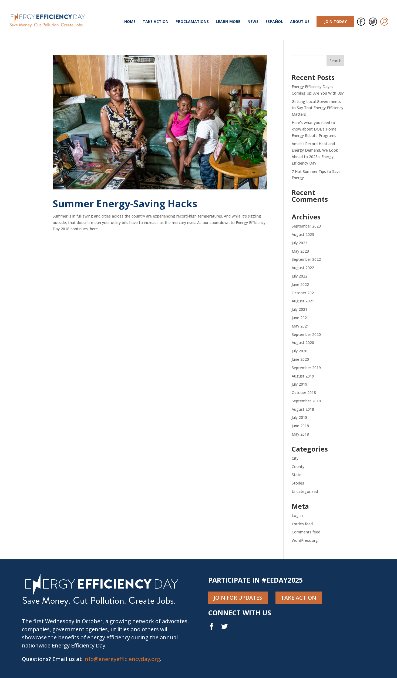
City (295, 458)
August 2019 (303, 376)
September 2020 (306, 334)
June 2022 (300, 284)
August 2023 (303, 234)
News (252, 22)
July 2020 (299, 350)
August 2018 (303, 409)
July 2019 (299, 384)
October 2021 (304, 292)
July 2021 (299, 309)
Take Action (156, 22)
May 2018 (300, 434)
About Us (299, 22)
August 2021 (303, 300)
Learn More (228, 22)
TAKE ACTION (298, 597)
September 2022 (306, 259)
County (298, 466)
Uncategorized (305, 491)
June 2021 (300, 317)
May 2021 (300, 326)
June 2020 (300, 359)
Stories (298, 483)
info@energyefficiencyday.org (121, 659)
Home (130, 22)
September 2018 (306, 400)
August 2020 (303, 342)
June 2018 (300, 425)
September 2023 (306, 226)
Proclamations (192, 22)
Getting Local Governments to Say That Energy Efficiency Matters (317, 108)
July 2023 (299, 242)
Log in (297, 515)
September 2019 (306, 367)
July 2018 (299, 417)
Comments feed (306, 532)
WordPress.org (305, 540)
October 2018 (304, 392)
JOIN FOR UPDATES (238, 597)
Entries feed (302, 523)
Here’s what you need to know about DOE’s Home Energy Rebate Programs (314, 129)
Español (274, 22)
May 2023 (300, 251)
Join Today (335, 21)
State (296, 474)
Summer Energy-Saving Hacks (125, 203)
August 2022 (303, 267)
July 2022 (299, 276)
